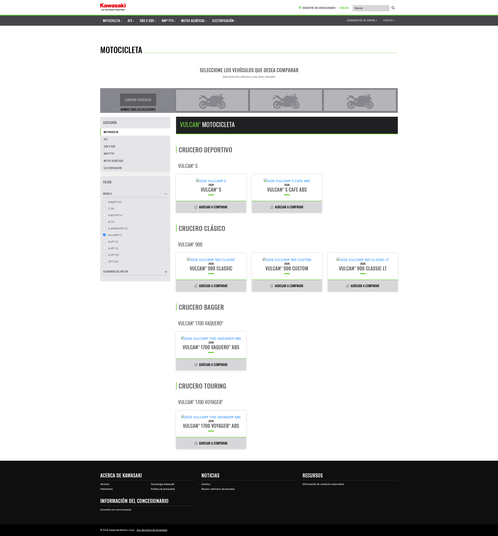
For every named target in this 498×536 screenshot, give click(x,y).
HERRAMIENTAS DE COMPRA (361, 20)
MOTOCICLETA (112, 20)
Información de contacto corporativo (323, 484)
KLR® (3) (113, 248)
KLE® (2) (113, 241)
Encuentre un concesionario (115, 509)
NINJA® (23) (115, 202)
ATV (130, 20)
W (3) (111, 221)
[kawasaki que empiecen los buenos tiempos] (113, 7)
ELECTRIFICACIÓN (223, 20)
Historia (104, 484)
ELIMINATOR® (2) (118, 228)
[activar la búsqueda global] (393, 7)
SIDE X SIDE (147, 20)
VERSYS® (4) (115, 215)
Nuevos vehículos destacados (218, 489)
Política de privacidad (163, 489)
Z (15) (111, 208)
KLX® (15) (113, 255)
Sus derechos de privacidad (152, 530)
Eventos (205, 484)
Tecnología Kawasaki (162, 484)
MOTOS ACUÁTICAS (193, 20)
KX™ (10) (113, 261)
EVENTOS (388, 20)
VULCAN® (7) (115, 235)
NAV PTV (168, 20)
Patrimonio (106, 489)
